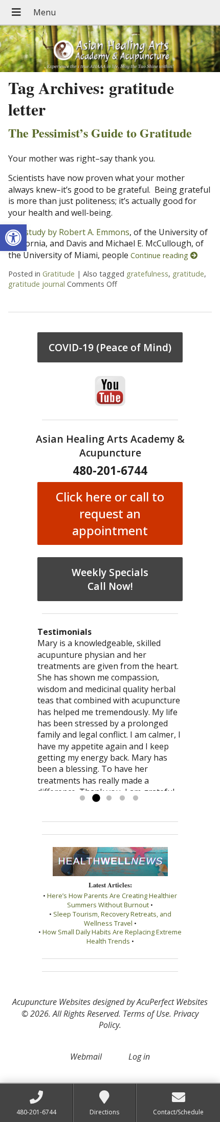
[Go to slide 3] (109, 798)
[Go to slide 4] (122, 798)
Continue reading (160, 255)
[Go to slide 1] (82, 798)
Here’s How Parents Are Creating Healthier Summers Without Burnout (112, 900)
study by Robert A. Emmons (77, 232)
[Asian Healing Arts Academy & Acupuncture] (110, 49)
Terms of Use (146, 1013)
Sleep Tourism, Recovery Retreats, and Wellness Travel (112, 918)
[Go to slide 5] (135, 798)
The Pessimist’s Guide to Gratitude (100, 133)
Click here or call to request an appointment (110, 513)
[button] (13, 237)
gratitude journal (36, 284)
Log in (139, 1056)
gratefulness (147, 274)
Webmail (86, 1056)
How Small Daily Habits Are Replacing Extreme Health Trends (112, 936)
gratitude (188, 274)
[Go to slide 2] (96, 798)
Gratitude (58, 274)
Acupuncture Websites (51, 1001)
